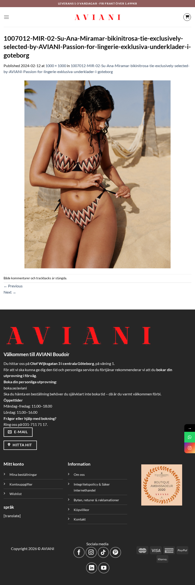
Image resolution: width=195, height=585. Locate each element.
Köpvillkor (81, 510)
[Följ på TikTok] (103, 552)
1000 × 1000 (55, 65)
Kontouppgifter (21, 484)
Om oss (79, 474)
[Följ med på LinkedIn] (91, 568)
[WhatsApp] (189, 437)
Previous (13, 286)
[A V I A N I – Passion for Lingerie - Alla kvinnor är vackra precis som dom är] (97, 17)
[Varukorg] (187, 17)
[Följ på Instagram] (91, 552)
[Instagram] (189, 447)
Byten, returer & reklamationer (96, 500)
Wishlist (16, 494)
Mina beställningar (24, 474)
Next (10, 292)
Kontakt (80, 519)
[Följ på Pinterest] (115, 552)
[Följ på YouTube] (103, 568)
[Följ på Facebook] (79, 552)
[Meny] (6, 17)
